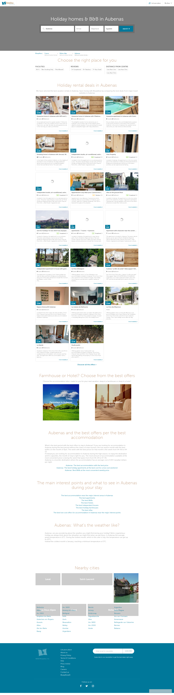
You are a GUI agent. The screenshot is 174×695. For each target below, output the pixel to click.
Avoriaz (65, 628)
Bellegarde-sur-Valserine (124, 622)
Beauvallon (67, 622)
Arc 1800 (91, 622)
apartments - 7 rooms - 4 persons (83, 230)
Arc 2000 (92, 625)
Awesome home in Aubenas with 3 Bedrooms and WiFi (90, 116)
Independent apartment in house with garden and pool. (56, 269)
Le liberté (40, 345)
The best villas (87, 510)
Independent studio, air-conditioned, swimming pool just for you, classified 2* (98, 154)
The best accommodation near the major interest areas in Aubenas (87, 495)
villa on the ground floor (114, 192)
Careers (64, 669)
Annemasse (118, 619)
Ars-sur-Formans (120, 616)
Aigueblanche (93, 616)
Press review (65, 664)
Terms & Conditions (68, 658)
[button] (80, 686)
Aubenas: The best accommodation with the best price (87, 465)
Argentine (118, 607)
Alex (90, 619)
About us (64, 652)
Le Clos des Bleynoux (113, 307)
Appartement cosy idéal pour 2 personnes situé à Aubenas (91, 192)
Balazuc (117, 628)
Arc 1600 (66, 607)
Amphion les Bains (44, 616)
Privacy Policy (66, 655)
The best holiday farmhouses (87, 508)
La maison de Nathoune (80, 307)
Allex (39, 625)
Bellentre (40, 607)
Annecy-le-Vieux (69, 610)
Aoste (90, 628)
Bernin (90, 607)
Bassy (39, 631)
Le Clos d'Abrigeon (78, 269)
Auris (64, 619)
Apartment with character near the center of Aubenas (124, 230)
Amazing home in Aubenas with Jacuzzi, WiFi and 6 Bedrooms (58, 154)
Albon (39, 610)
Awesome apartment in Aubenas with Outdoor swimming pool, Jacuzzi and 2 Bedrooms (136, 116)
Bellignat (66, 613)
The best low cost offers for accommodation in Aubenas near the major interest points (87, 513)
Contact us (65, 672)
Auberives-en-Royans (45, 619)
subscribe (128, 651)
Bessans (117, 613)
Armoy (91, 610)
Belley (65, 625)
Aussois (39, 622)
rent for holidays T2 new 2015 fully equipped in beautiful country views (61, 230)
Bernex (117, 625)
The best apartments (87, 498)
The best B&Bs (87, 500)
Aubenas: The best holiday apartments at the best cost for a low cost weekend (87, 468)
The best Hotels (87, 503)
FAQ (62, 661)
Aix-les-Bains (42, 628)
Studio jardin (76, 345)
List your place (66, 650)
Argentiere (67, 631)
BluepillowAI (65, 675)
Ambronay (92, 613)
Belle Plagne (119, 610)
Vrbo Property (111, 154)
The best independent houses (87, 505)
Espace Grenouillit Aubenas (46, 307)
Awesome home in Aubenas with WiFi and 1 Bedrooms (55, 116)
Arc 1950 (40, 613)
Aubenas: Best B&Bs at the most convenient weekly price (87, 470)
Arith (64, 616)
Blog (62, 666)
